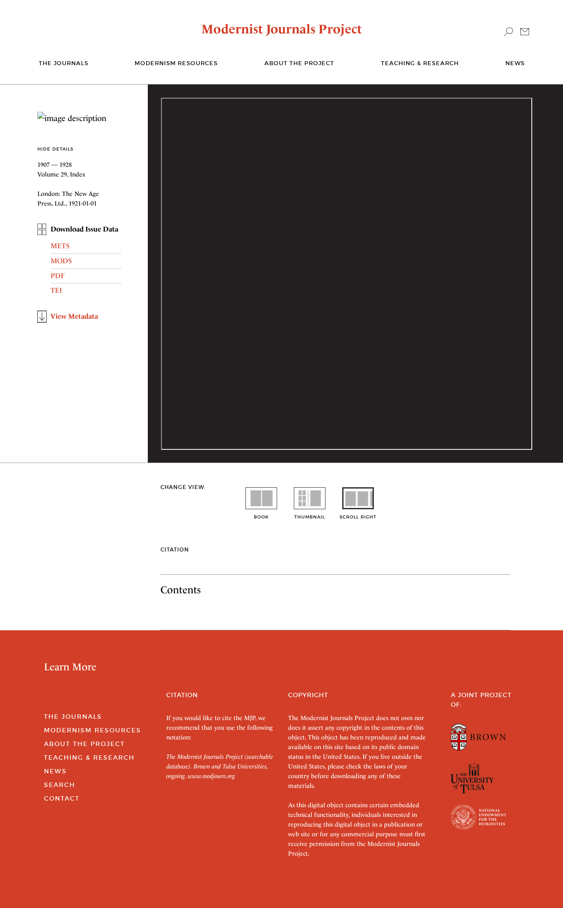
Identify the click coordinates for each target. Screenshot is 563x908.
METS (60, 246)
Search (59, 785)
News (515, 63)
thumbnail (309, 517)
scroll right (358, 517)
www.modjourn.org (211, 775)
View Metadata (74, 316)
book (261, 517)
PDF (58, 276)
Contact (62, 798)
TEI (56, 290)
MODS (61, 261)
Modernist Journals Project (281, 29)
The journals (63, 63)
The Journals (73, 717)
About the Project (299, 63)
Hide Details (55, 149)
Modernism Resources (176, 63)
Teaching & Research (420, 63)
